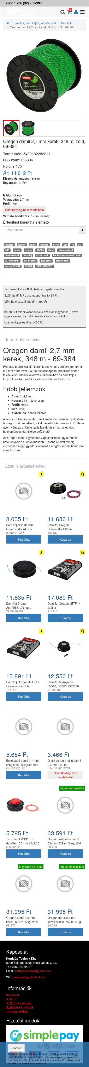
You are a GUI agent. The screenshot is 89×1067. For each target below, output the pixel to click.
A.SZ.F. (11, 999)
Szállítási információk (20, 1007)
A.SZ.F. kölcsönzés (18, 1003)
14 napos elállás (17, 1011)
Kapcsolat (12, 995)
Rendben (16, 1048)
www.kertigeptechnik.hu (29, 977)
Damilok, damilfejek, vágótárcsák (35, 23)
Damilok (66, 23)
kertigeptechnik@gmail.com (33, 971)
